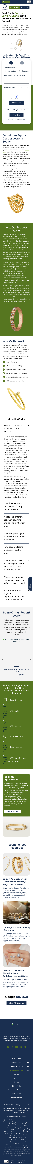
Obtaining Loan (11, 71)
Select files (16, 102)
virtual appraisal (8, 254)
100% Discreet (15, 699)
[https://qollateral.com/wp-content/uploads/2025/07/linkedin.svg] (25, 1047)
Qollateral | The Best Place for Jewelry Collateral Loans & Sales (15, 973)
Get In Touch (12, 811)
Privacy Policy (16, 1098)
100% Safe (13, 711)
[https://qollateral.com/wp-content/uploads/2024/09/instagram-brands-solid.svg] (12, 1047)
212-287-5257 (24, 7)
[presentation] (2, 659)
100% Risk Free (15, 736)
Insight (16, 1078)
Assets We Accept (16, 1070)
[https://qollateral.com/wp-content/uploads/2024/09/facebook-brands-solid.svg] (8, 1047)
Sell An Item (16, 1063)
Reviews (5, 2)
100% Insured (15, 746)
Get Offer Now (14, 7)
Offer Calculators (16, 1066)
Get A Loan (16, 1059)
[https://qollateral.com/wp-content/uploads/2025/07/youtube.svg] (16, 1047)
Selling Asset (25, 71)
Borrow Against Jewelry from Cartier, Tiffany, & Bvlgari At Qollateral (15, 881)
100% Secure (14, 726)
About (16, 1074)
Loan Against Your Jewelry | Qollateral (16, 928)
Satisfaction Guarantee (16, 1090)
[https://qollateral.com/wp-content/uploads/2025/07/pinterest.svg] (21, 1047)
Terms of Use (16, 1094)
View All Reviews (16, 1003)
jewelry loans (7, 269)
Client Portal (16, 1086)
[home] (4, 7)
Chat (30, 582)
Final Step (16, 115)
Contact (16, 1082)
